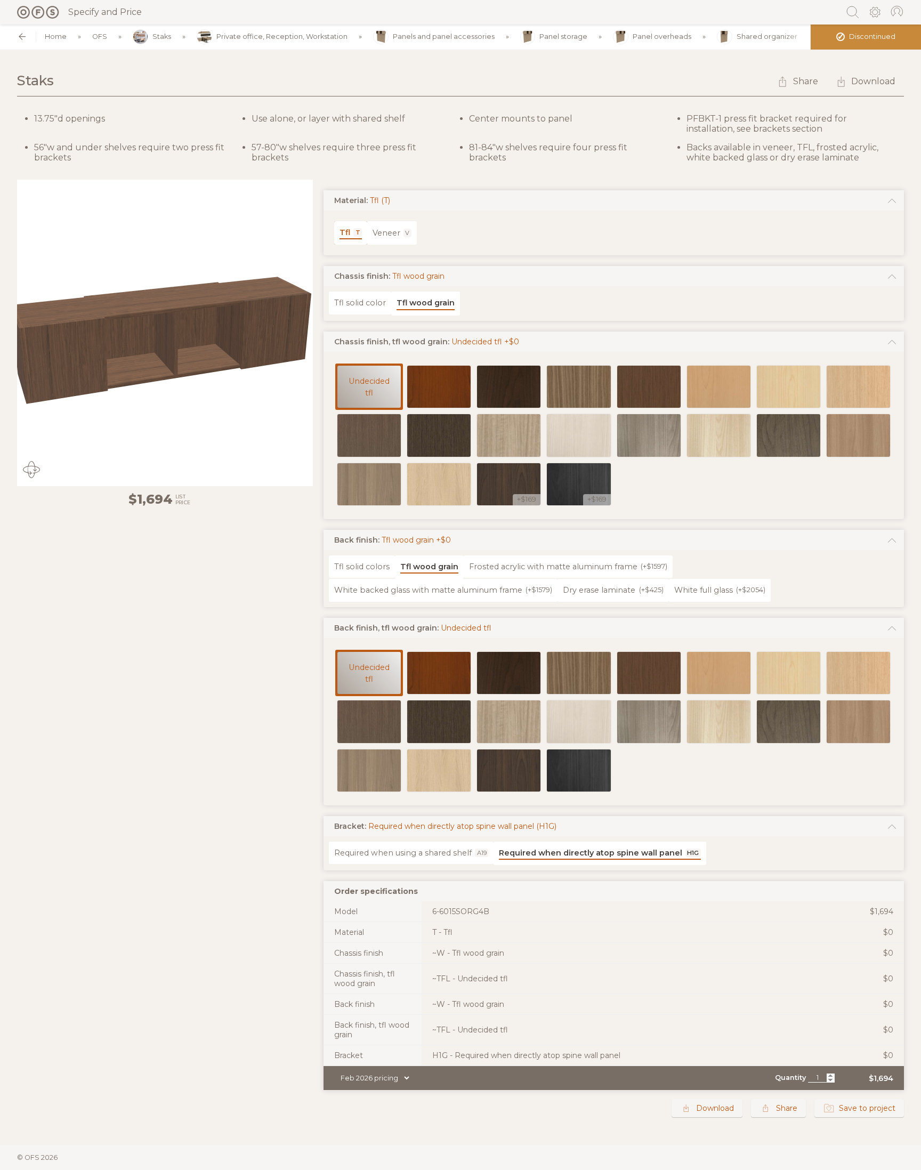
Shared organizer (767, 37)
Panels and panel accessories (444, 37)
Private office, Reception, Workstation (282, 37)
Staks (161, 37)
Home (56, 37)
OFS (99, 37)
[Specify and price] (38, 12)
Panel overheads (662, 37)
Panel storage (563, 37)
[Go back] (22, 36)
